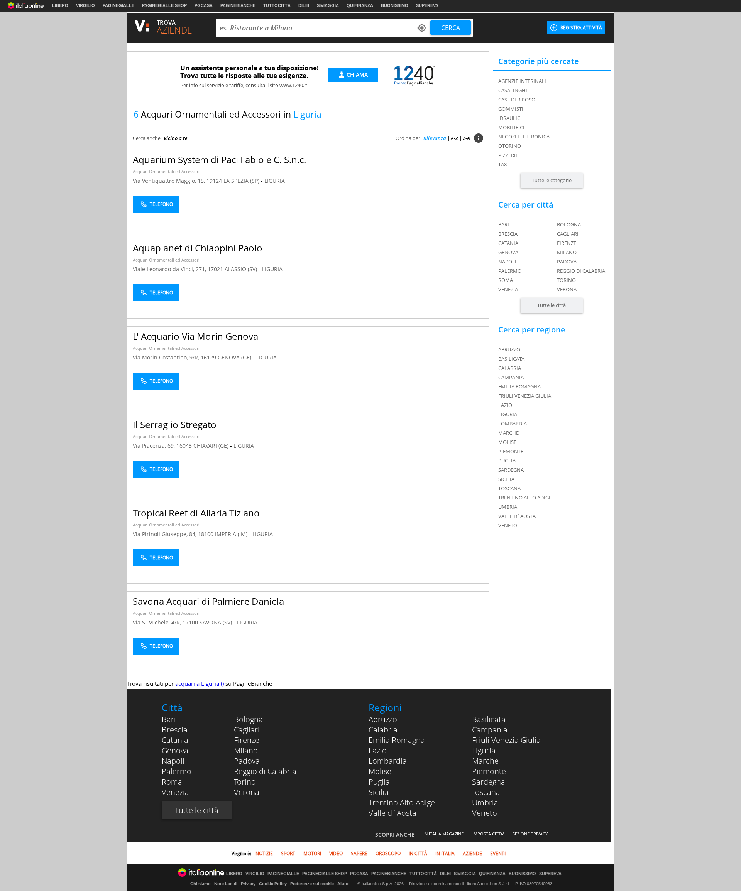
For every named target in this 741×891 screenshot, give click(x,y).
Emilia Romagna (397, 740)
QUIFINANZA (360, 5)
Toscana (486, 792)
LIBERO (60, 5)
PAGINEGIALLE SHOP (164, 5)
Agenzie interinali (522, 81)
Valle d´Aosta (392, 813)
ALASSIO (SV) (242, 269)
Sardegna (488, 781)
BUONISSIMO (394, 5)
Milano (567, 252)
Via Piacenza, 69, (154, 445)
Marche (485, 761)
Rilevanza (434, 138)
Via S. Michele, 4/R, (158, 622)
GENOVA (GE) (235, 357)
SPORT (288, 853)
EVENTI (498, 853)
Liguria (484, 750)
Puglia (379, 781)
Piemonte (489, 771)
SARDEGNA (511, 469)
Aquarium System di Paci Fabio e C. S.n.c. (219, 159)
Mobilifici (511, 127)
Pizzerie (508, 155)
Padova (567, 261)
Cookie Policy (273, 883)
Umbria (485, 802)
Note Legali (225, 883)
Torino (566, 280)
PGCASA (204, 5)
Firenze (566, 243)
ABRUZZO (509, 349)
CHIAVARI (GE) (211, 445)
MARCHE (508, 432)
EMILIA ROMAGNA (519, 386)
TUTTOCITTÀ (277, 5)
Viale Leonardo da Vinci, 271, (170, 269)
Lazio (378, 750)
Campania (490, 729)
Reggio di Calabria (581, 270)
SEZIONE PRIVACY (530, 834)
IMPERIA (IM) (232, 534)
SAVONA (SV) (216, 622)
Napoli (507, 261)
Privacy (248, 883)
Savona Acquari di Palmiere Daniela (208, 601)
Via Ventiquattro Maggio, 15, (169, 180)
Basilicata (489, 719)
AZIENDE (472, 853)
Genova (508, 252)
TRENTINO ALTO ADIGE (525, 497)
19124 (214, 180)
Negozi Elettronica (524, 136)
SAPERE (359, 853)
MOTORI (312, 853)
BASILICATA (511, 358)
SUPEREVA (427, 5)
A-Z (454, 138)
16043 (184, 445)
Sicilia (379, 792)
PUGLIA (507, 460)
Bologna (569, 224)
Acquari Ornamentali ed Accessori (166, 171)
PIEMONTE (510, 451)
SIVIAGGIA (328, 5)
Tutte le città (551, 305)
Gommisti (510, 108)
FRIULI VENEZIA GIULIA (524, 395)
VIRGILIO (85, 5)
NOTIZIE (264, 853)
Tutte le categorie (552, 180)
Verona (567, 289)
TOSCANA (509, 488)
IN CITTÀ (418, 853)
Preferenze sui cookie (312, 883)
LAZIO (505, 405)
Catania (508, 243)
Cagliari (568, 233)
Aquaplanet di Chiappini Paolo (197, 247)
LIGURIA (274, 180)
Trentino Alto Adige (402, 802)
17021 (215, 269)
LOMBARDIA (512, 423)
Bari (503, 224)
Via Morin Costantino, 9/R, (167, 357)
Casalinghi (512, 90)
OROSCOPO (388, 853)
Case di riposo (516, 99)
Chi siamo (200, 883)
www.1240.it (293, 85)
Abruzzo (383, 719)
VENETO (507, 525)
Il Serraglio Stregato (175, 424)
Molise (380, 771)
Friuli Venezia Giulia (506, 740)
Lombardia (388, 761)
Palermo (509, 270)
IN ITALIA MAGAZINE (443, 834)
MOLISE (507, 442)
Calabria (383, 729)
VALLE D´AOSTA (517, 516)
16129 (208, 357)
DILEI (303, 5)
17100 (190, 622)
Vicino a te (176, 138)
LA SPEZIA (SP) (242, 180)
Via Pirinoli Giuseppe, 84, (165, 534)
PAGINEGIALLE (118, 5)
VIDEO (336, 853)
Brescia (508, 233)
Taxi (503, 164)
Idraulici (510, 118)
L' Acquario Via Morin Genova (195, 336)
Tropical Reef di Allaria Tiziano (196, 512)
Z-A (466, 138)
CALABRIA (509, 367)
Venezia (508, 289)
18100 (205, 534)
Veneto (484, 813)
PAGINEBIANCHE (237, 5)
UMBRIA (507, 506)
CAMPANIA (511, 377)
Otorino (509, 145)
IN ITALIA (445, 853)
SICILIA (506, 479)
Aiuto (343, 883)
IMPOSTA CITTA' (488, 834)
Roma (505, 280)
